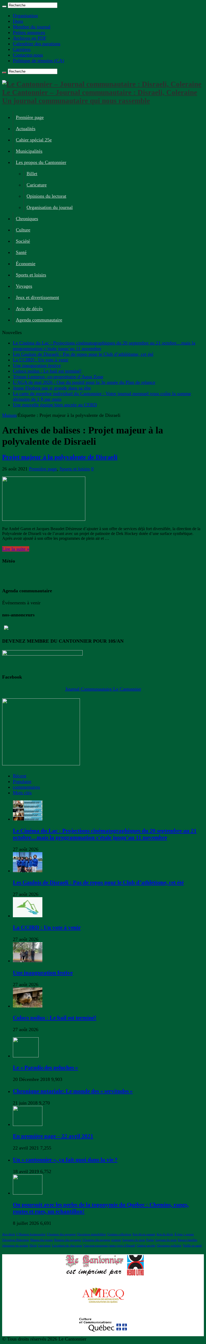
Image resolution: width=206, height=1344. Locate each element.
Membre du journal (31, 26)
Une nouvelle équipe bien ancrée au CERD (55, 404)
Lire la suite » (15, 549)
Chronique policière (169, 1245)
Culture (23, 230)
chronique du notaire (15, 1245)
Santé (21, 252)
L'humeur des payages (96, 1239)
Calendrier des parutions (36, 43)
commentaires (26, 787)
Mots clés (22, 792)
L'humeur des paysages (61, 1234)
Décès (33, 1245)
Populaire (22, 781)
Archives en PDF (29, 38)
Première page (30, 117)
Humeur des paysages (67, 1239)
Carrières (22, 49)
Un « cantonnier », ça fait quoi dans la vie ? (65, 1159)
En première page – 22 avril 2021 (53, 1136)
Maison (9, 415)
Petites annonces (29, 32)
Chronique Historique (15, 1239)
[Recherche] (4, 6)
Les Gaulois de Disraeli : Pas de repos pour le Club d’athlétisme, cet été (83, 354)
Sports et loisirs (31, 275)
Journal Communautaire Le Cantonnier (103, 689)
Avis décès (8, 1234)
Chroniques (27, 218)
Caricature (37, 185)
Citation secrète (146, 1245)
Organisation (25, 15)
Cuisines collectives (119, 1234)
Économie (25, 263)
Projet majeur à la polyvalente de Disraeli (59, 457)
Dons (18, 21)
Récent (19, 775)
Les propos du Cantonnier (41, 162)
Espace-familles (187, 1239)
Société (23, 241)
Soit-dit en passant (144, 1234)
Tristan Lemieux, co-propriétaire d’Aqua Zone (58, 376)
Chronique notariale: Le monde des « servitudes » (73, 1091)
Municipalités (29, 151)
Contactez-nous (28, 55)
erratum (116, 1239)
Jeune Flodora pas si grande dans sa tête (52, 388)
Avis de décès (29, 308)
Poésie (150, 1239)
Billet (32, 173)
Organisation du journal (50, 207)
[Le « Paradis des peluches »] (26, 1055)
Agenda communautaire (39, 320)
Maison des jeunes (41, 1239)
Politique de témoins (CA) (38, 60)
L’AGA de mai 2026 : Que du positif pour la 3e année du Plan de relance (84, 382)
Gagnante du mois (133, 1239)
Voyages (24, 286)
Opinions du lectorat (46, 196)
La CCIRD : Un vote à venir (40, 359)
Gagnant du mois (165, 1239)
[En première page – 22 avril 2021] (27, 1124)
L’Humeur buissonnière (31, 1234)
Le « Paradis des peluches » (45, 1067)
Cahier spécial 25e (34, 140)
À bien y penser (184, 1234)
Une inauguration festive (37, 365)
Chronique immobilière (91, 1234)
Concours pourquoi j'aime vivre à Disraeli (109, 1245)
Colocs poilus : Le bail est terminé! (47, 371)
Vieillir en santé (192, 1245)
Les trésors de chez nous (67, 1245)
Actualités (25, 128)
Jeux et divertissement (37, 297)
